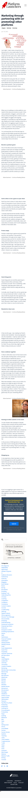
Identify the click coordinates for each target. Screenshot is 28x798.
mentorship (4, 672)
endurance (4, 628)
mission (3, 683)
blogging (3, 28)
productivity (4, 712)
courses (3, 608)
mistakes (3, 684)
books (3, 586)
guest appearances (6, 648)
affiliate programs (6, 571)
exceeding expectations (7, 631)
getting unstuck (5, 644)
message (3, 673)
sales (2, 721)
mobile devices (5, 686)
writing (3, 757)
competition (4, 600)
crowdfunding (5, 609)
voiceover (4, 750)
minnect (3, 681)
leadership (4, 661)
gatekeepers (4, 641)
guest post (4, 650)
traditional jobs (5, 741)
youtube (3, 759)
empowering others (6, 626)
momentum (4, 688)
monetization (5, 690)
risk (2, 719)
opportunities (5, 697)
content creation (6, 606)
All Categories (5, 566)
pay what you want (6, 703)
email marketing (5, 622)
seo (2, 723)
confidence (4, 602)
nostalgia (4, 692)
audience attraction (6, 575)
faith (2, 635)
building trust (5, 593)
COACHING (10, 781)
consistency (4, 604)
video (2, 747)
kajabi (3, 657)
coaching (3, 599)
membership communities (8, 670)
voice (2, 748)
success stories (5, 732)
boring (3, 587)
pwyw (2, 714)
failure (3, 633)
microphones (5, 675)
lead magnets (5, 659)
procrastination (5, 710)
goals (2, 646)
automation (4, 580)
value (2, 745)
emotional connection (7, 624)
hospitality (4, 651)
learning (3, 662)
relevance (4, 717)
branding (3, 591)
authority (4, 578)
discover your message (7, 617)
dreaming (4, 620)
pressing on (4, 708)
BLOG (15, 782)
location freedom (6, 666)
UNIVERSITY (18, 781)
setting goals (5, 725)
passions (3, 701)
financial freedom (6, 639)
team (3, 737)
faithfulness (4, 637)
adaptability (4, 567)
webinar (3, 754)
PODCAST (21, 782)
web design (4, 752)
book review (4, 584)
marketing (9, 28)
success (3, 730)
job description (5, 655)
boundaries (4, 589)
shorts (3, 726)
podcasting (14, 28)
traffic (3, 743)
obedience (4, 693)
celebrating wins (6, 595)
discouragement (5, 615)
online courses (5, 695)
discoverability (5, 619)
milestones (4, 677)
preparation (4, 706)
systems (3, 734)
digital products (5, 613)
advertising (4, 569)
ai (1, 573)
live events (4, 664)
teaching (3, 736)
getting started (5, 642)
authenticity (4, 577)
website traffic (5, 756)
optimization (4, 699)
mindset (3, 679)
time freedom (5, 739)
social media (4, 728)
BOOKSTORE (14, 784)
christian (3, 597)
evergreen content (6, 630)
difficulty (3, 611)
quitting (3, 715)
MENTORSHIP (8, 782)
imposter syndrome (6, 653)
